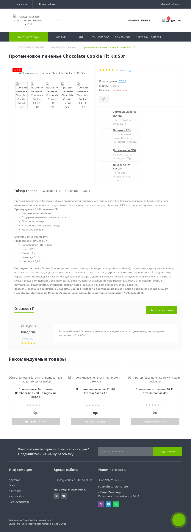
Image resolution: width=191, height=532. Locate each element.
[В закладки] (58, 372)
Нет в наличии (35, 421)
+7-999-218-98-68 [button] (111, 480)
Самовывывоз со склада (124, 113)
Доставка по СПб (124, 150)
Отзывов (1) (51, 191)
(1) (129, 70)
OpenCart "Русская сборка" (37, 520)
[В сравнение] (58, 377)
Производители (19, 501)
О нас (12, 485)
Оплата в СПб (122, 130)
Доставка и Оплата (148, 37)
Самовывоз (122, 37)
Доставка (15, 480)
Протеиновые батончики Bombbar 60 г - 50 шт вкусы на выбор (36, 393)
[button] (20, 4)
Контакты (15, 491)
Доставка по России (121, 166)
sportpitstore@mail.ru (113, 486)
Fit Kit (122, 81)
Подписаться (167, 451)
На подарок (64, 46)
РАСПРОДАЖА (100, 37)
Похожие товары (77, 191)
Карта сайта (16, 496)
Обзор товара (25, 190)
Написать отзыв (161, 310)
